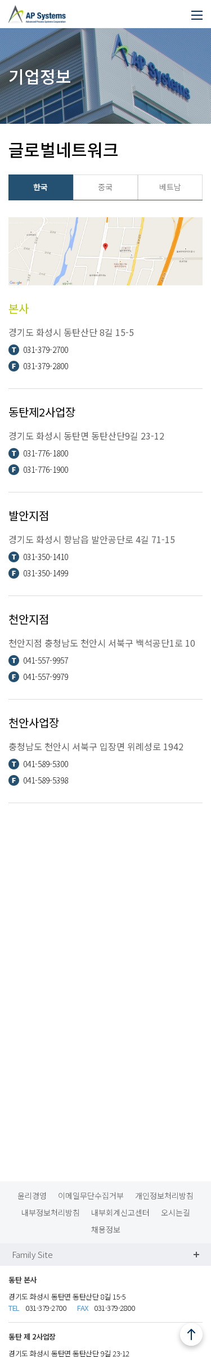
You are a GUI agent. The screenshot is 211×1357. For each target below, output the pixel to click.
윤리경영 (32, 1195)
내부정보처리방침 (50, 1212)
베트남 (170, 186)
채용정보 (105, 1229)
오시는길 (175, 1212)
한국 (40, 186)
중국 (105, 186)
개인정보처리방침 (164, 1195)
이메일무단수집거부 (91, 1195)
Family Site (32, 1254)
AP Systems (37, 10)
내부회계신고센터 (120, 1212)
